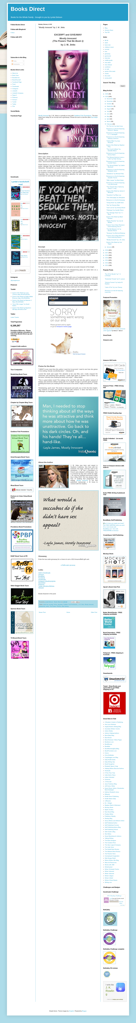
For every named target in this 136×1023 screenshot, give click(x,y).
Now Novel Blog (109, 812)
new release (108, 64)
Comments (16, 64)
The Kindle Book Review (112, 849)
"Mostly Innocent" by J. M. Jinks (115, 239)
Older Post (94, 612)
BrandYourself (16, 80)
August (109, 109)
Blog (106, 28)
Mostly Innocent (43, 115)
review (107, 73)
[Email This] (72, 602)
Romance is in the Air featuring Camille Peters (115, 162)
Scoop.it (14, 99)
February (110, 124)
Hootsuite (107, 770)
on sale (107, 69)
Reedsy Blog (108, 818)
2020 (107, 94)
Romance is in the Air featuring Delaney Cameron (115, 137)
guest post (108, 56)
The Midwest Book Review (112, 851)
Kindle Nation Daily (110, 798)
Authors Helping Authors (112, 733)
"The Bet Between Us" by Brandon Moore (113, 229)
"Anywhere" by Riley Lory (113, 195)
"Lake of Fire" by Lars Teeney (113, 287)
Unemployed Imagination (112, 856)
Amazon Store (109, 30)
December (110, 98)
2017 (107, 252)
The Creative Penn (110, 842)
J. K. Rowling (110, 991)
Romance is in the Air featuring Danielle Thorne (115, 176)
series (47, 606)
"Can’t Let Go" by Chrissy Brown (115, 207)
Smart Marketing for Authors (113, 836)
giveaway (60, 604)
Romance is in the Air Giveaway (115, 200)
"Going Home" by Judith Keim (115, 202)
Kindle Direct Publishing (112, 796)
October (109, 103)
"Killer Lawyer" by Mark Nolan (115, 180)
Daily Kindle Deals (110, 759)
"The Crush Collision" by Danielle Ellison (113, 149)
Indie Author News (110, 775)
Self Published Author (111, 823)
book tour (45, 604)
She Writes (108, 834)
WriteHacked (108, 867)
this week (107, 75)
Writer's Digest (109, 875)
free (106, 51)
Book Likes (15, 75)
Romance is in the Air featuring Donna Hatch (115, 153)
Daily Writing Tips (110, 762)
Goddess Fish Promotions (82, 115)
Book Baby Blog (109, 735)
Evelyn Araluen (25, 208)
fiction (55, 604)
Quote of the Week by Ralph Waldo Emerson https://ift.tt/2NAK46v (22, 297)
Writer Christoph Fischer (112, 869)
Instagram (15, 88)
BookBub (41, 576)
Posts (14, 61)
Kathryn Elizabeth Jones (112, 792)
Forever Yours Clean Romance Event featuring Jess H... (115, 225)
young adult (108, 78)
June (108, 114)
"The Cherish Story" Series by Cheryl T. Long (115, 187)
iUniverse (107, 779)
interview (107, 58)
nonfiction (107, 67)
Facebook (41, 578)
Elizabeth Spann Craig (111, 766)
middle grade (109, 60)
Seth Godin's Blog (110, 831)
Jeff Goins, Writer (110, 786)
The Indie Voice (109, 847)
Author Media (109, 731)
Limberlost (22, 221)
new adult (107, 62)
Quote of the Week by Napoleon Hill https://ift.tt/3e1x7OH (21, 308)
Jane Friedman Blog (111, 784)
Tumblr (14, 102)
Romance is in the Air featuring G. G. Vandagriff (115, 133)
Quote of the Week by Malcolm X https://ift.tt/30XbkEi (22, 301)
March (109, 121)
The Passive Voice (110, 853)
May (108, 116)
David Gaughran (109, 764)
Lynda (111, 898)
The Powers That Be (55, 606)
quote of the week (110, 71)
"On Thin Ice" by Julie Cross (114, 126)
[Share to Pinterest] (79, 602)
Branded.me (16, 77)
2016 (107, 255)
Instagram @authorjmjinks (47, 581)
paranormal (42, 606)
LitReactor (108, 801)
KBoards (107, 794)
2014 (107, 260)
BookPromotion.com (111, 751)
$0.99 (106, 40)
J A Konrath (108, 781)
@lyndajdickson (15, 280)
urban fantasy (65, 606)
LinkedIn (14, 91)
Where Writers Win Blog (112, 860)
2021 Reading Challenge (114, 896)
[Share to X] (75, 602)
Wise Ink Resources (110, 862)
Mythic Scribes (109, 809)
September (110, 106)
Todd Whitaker (25, 194)
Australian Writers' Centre (112, 729)
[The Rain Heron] (15, 264)
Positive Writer (109, 814)
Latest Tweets (15, 317)
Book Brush (108, 737)
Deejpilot (71, 1011)
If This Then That (110, 773)
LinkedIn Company (17, 93)
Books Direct (28, 9)
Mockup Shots (109, 807)
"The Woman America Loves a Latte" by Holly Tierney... (115, 158)
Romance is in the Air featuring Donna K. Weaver (115, 129)
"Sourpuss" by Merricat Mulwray (115, 233)
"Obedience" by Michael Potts (115, 173)
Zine (13, 106)
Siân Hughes (24, 239)
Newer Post (42, 612)
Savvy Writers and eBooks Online (114, 820)
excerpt (51, 604)
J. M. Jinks (81, 604)
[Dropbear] (15, 216)
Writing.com (108, 882)
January (109, 247)
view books (122, 905)
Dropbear (22, 205)
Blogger (84, 1011)
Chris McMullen (109, 755)
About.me (15, 73)
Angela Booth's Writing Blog (113, 726)
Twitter (14, 104)
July (108, 111)
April (108, 119)
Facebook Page (17, 82)
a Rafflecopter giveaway (68, 565)
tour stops (94, 117)
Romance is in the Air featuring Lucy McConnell (115, 183)
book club (107, 45)
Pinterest (41, 584)
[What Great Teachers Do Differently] (15, 199)
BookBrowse (108, 744)
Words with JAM (109, 864)
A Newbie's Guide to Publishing (114, 722)
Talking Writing (109, 838)
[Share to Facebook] (77, 602)
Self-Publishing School (111, 829)
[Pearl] (15, 248)
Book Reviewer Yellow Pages (113, 740)
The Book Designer (110, 840)
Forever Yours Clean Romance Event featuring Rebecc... (115, 236)
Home (68, 612)
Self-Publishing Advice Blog (113, 827)
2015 (107, 257)
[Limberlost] (15, 232)
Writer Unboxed (109, 871)
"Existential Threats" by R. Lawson (115, 279)
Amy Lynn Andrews (110, 724)
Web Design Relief (110, 858)
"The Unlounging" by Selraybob (115, 197)
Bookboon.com (109, 742)
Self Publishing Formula (112, 825)
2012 (107, 265)
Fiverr (14, 84)
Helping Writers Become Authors (114, 768)
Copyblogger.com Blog (111, 757)
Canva (107, 753)
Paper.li (14, 95)
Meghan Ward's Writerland (112, 805)
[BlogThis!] (74, 602)
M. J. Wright (108, 803)
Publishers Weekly (110, 816)
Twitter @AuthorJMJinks (46, 586)
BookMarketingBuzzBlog (112, 748)
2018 (107, 250)
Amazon (41, 574)
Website (41, 588)
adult (106, 42)
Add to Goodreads (44, 573)
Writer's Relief (109, 878)
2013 (107, 263)
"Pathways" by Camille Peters (115, 210)
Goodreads (42, 579)
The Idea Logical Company (113, 845)
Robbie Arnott (25, 224)
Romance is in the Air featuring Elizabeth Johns (115, 170)
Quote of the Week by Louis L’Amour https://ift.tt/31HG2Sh (21, 293)
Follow (12, 32)
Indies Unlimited (109, 777)
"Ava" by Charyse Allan (113, 205)
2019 (107, 96)
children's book (109, 47)
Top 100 (107, 32)
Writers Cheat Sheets (111, 880)
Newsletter (41, 583)
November (110, 101)
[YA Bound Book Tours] (20, 658)
